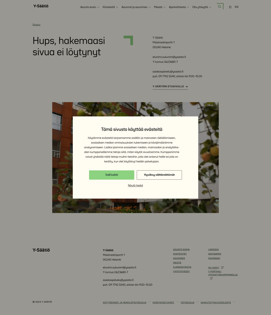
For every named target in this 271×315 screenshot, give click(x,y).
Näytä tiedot (135, 185)
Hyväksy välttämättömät (159, 175)
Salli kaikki (111, 175)
